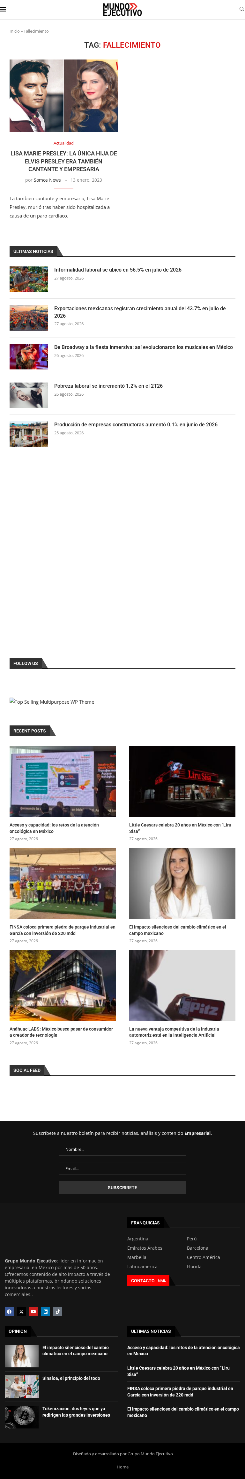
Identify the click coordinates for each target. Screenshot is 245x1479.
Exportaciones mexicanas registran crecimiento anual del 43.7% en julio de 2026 (140, 312)
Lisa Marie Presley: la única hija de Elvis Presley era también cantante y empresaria (64, 161)
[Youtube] (33, 1311)
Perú (192, 1239)
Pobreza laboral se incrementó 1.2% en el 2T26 (108, 386)
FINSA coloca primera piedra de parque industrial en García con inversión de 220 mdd (62, 930)
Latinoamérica (142, 1266)
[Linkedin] (45, 1311)
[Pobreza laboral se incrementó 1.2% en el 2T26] (29, 395)
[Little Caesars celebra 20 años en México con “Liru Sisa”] (182, 781)
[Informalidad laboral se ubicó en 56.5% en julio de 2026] (29, 279)
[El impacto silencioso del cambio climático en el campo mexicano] (182, 883)
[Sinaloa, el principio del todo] (22, 1386)
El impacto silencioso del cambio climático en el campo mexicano (177, 930)
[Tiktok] (57, 1311)
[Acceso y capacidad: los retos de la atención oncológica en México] (63, 781)
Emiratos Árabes (144, 1248)
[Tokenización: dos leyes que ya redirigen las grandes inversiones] (22, 1417)
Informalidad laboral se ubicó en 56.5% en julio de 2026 (118, 270)
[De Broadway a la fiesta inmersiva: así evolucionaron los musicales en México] (29, 356)
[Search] (242, 10)
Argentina (137, 1239)
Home (123, 1467)
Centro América (203, 1257)
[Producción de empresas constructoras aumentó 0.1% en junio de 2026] (29, 434)
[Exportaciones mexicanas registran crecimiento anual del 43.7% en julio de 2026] (29, 318)
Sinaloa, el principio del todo (71, 1378)
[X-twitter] (21, 1311)
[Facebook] (9, 1311)
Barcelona (197, 1248)
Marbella (136, 1257)
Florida (194, 1266)
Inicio (15, 31)
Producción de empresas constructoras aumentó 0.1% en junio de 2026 (136, 425)
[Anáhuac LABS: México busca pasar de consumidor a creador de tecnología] (63, 985)
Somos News (47, 180)
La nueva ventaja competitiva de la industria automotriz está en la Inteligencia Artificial (174, 1032)
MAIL (162, 1280)
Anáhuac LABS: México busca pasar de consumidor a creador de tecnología (61, 1032)
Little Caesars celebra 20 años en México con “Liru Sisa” (180, 828)
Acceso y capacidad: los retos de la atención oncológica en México (54, 828)
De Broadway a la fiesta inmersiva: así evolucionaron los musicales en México (143, 347)
